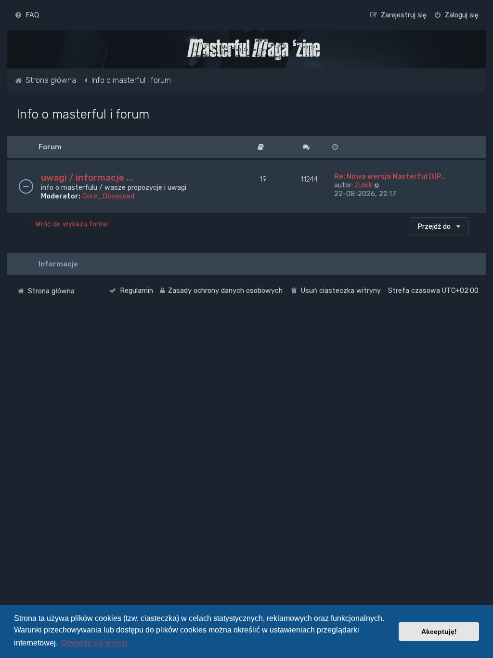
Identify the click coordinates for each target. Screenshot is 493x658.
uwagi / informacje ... (87, 177)
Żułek (363, 185)
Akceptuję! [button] (439, 631)
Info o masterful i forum (83, 114)
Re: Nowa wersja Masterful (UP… (389, 176)
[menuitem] (26, 15)
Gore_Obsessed (108, 196)
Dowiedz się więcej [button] (94, 643)
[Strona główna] (253, 49)
